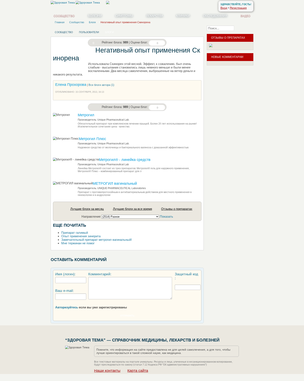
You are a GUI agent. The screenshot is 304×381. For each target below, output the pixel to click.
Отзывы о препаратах (176, 209)
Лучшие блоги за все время (132, 209)
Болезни (95, 15)
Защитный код (186, 274)
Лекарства (154, 15)
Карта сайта (137, 371)
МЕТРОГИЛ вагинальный (115, 183)
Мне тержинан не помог (78, 243)
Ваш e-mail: (64, 291)
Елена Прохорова (70, 85)
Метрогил (86, 115)
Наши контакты (107, 371)
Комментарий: (99, 274)
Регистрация (238, 8)
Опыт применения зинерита (81, 236)
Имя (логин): (65, 274)
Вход (223, 8)
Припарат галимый (74, 232)
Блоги (109, 32)
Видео (245, 15)
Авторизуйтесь (66, 307)
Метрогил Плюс (92, 139)
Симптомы (124, 15)
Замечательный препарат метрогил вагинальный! (96, 239)
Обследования (215, 15)
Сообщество (64, 15)
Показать (166, 216)
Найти (245, 28)
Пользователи (89, 32)
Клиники (183, 15)
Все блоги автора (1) (101, 84)
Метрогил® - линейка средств (125, 160)
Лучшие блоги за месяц (87, 209)
